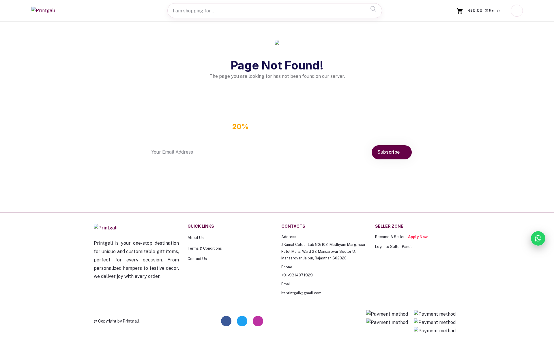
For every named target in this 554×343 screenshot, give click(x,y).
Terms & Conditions (205, 248)
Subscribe (389, 152)
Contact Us (197, 259)
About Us (196, 237)
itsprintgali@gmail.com (301, 293)
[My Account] (517, 11)
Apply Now (418, 237)
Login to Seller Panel (393, 246)
